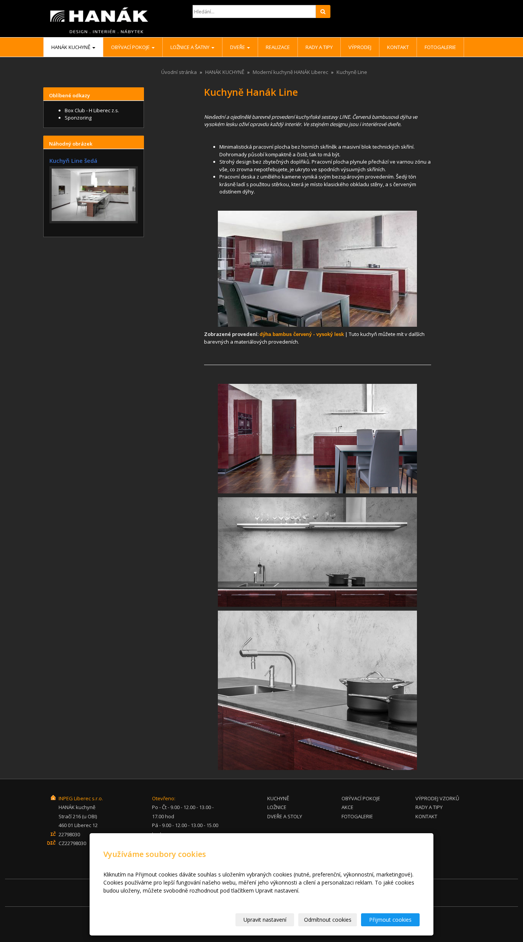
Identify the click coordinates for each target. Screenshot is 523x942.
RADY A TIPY (319, 47)
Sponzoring (78, 117)
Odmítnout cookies (327, 919)
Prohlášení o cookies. (129, 898)
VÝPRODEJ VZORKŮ (437, 798)
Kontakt (398, 47)
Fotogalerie (440, 47)
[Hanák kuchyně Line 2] (317, 438)
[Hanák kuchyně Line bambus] (317, 269)
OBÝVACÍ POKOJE (131, 47)
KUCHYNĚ (278, 798)
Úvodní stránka (179, 72)
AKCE (347, 807)
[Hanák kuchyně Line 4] (317, 690)
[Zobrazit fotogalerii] (93, 194)
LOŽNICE (276, 807)
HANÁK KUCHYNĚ (71, 47)
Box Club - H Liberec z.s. (92, 110)
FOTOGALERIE (357, 816)
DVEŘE (238, 47)
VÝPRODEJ (359, 47)
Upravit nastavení (265, 919)
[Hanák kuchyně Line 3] (317, 552)
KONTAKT (426, 816)
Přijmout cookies (390, 919)
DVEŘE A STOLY (284, 816)
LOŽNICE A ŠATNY (190, 47)
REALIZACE (278, 47)
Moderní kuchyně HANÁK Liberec (290, 72)
